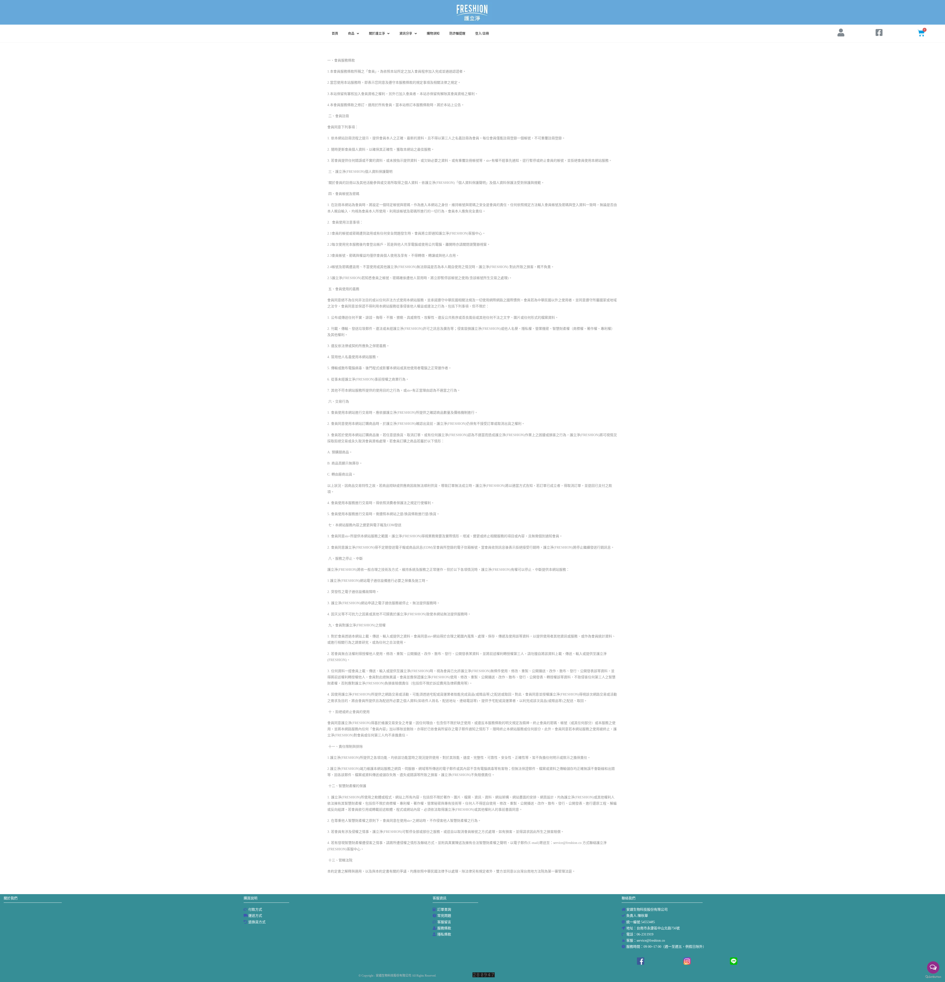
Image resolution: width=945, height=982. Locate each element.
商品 (351, 33)
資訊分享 (405, 33)
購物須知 (433, 33)
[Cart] (921, 33)
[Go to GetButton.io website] (933, 977)
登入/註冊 (482, 33)
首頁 (335, 33)
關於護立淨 (377, 33)
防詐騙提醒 (457, 33)
